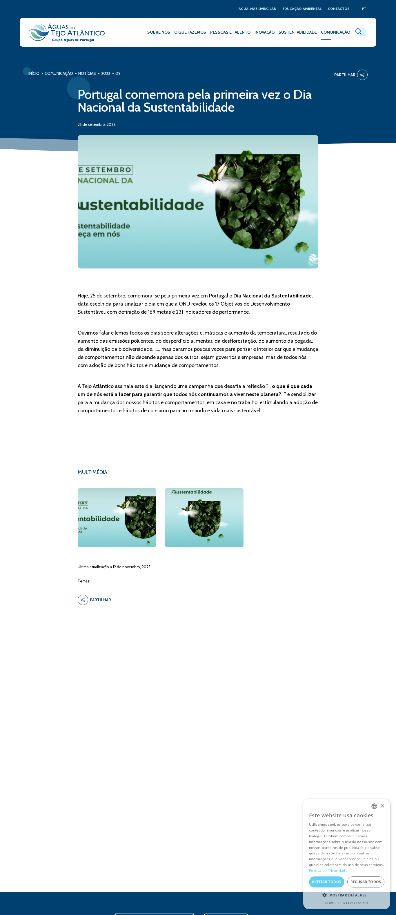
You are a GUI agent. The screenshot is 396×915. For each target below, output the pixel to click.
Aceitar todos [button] (326, 881)
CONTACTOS (339, 9)
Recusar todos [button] (365, 881)
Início (33, 73)
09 (118, 73)
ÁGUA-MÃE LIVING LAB (257, 9)
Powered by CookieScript (346, 903)
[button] (346, 895)
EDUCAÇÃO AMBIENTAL (301, 9)
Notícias (87, 73)
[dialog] (346, 854)
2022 (105, 73)
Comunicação (59, 73)
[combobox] (374, 806)
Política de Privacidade (328, 870)
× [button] (382, 806)
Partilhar (344, 74)
